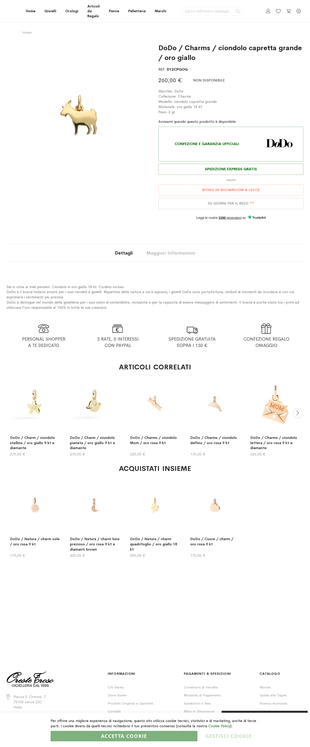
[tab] (124, 253)
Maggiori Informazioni (170, 253)
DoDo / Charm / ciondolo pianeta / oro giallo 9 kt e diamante (92, 442)
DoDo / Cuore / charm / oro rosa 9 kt (211, 542)
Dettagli (124, 253)
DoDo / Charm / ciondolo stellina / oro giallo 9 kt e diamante (32, 442)
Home (30, 11)
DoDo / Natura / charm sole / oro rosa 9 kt (35, 542)
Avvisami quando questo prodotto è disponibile (197, 121)
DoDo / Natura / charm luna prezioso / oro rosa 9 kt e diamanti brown (94, 544)
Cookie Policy (219, 726)
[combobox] (211, 11)
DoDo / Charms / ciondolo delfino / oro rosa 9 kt (213, 440)
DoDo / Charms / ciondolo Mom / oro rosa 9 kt (153, 440)
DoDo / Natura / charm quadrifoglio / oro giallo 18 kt (153, 544)
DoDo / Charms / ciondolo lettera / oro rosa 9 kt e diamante (273, 442)
